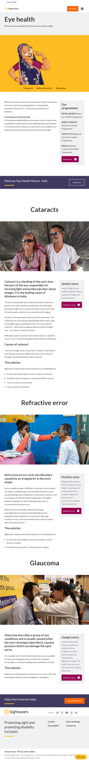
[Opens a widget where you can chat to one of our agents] (81, 757)
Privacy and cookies (26, 751)
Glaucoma (61, 88)
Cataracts (28, 88)
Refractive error (44, 88)
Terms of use (10, 751)
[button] (82, 8)
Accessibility (53, 725)
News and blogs (73, 721)
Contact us (71, 725)
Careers (51, 721)
